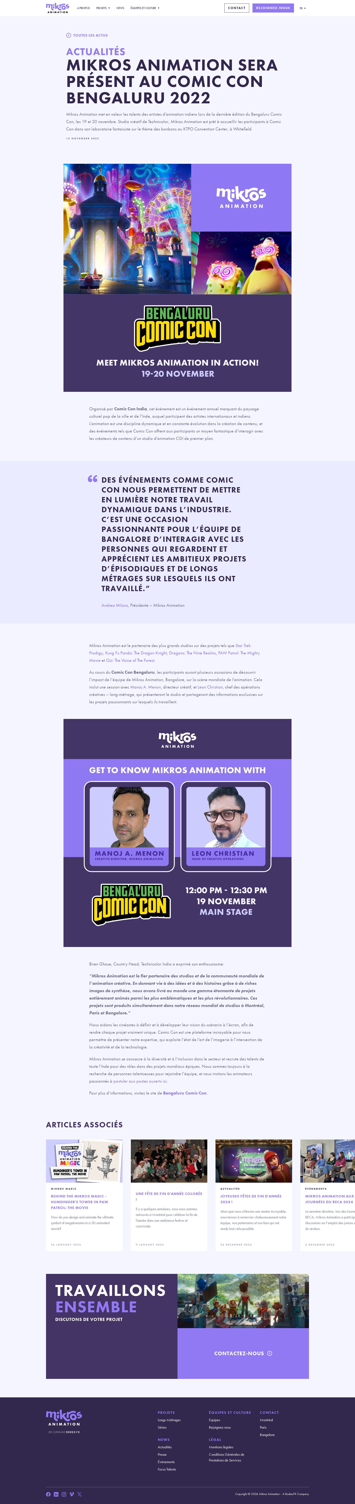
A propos (83, 8)
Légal (215, 1439)
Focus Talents (167, 1469)
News (120, 8)
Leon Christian (210, 687)
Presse (162, 1454)
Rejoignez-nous (273, 8)
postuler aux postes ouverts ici (140, 1081)
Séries (162, 1427)
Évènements (166, 1461)
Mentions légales (221, 1447)
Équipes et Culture (143, 8)
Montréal (266, 1419)
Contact (237, 8)
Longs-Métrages (169, 1419)
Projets (101, 8)
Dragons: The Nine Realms (192, 653)
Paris (263, 1427)
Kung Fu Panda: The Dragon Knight (136, 653)
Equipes (214, 1419)
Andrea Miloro (114, 605)
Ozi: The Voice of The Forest (130, 660)
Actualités (165, 1447)
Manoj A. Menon (145, 687)
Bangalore (267, 1434)
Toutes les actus (90, 35)
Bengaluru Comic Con (184, 1093)
